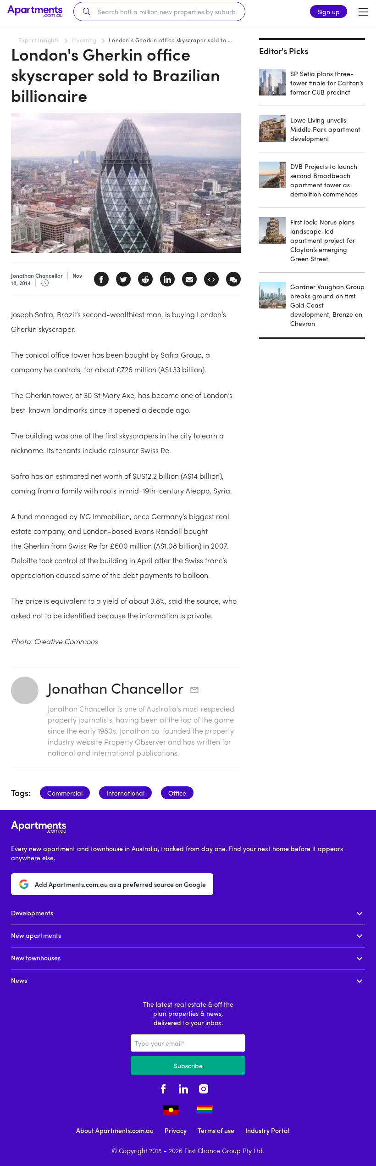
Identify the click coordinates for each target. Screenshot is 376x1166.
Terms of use (216, 1130)
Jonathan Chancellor (115, 687)
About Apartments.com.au (115, 1130)
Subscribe (188, 1065)
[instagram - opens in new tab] (203, 1087)
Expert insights (38, 40)
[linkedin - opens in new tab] (183, 1087)
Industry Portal (267, 1130)
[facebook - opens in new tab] (163, 1087)
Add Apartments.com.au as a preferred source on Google (120, 884)
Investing (84, 40)
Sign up (328, 11)
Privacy (176, 1130)
